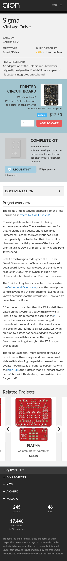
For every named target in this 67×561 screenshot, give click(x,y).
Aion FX (12, 491)
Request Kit (21, 169)
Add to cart (49, 123)
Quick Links (15, 470)
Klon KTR (13, 369)
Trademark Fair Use (27, 553)
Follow (12, 498)
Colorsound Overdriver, (21, 287)
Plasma (33, 445)
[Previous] (8, 429)
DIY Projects (16, 477)
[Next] (59, 429)
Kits (9, 484)
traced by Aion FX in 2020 (35, 214)
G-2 (56, 315)
